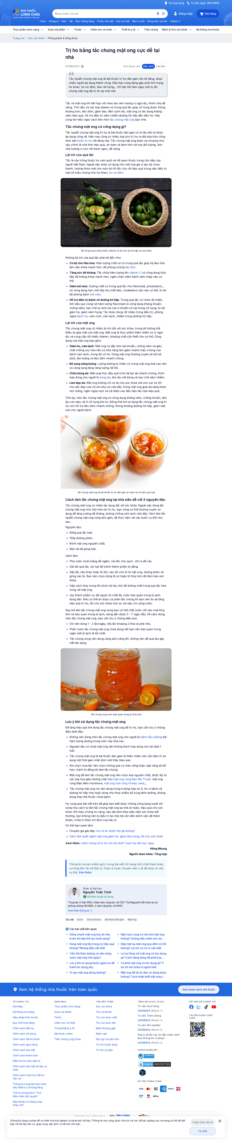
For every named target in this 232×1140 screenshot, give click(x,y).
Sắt (71, 21)
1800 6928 (213, 3)
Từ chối (202, 1131)
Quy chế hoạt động (23, 1022)
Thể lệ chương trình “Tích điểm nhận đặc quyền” (27, 1094)
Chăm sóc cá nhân (64, 1022)
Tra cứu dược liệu (106, 1022)
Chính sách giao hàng (25, 1044)
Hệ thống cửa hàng (23, 1011)
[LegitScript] (155, 1072)
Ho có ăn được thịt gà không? (115, 831)
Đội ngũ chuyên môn (107, 1039)
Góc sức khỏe (36, 38)
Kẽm (64, 21)
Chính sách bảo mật (24, 1050)
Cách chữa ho (94, 919)
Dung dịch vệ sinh (157, 21)
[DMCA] (155, 1064)
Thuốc (58, 1017)
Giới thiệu (18, 1006)
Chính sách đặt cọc (23, 1028)
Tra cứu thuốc (104, 1011)
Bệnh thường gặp (105, 1028)
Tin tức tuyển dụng (107, 1044)
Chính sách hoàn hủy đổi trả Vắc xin (28, 1077)
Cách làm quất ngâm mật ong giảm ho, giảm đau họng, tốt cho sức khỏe (116, 836)
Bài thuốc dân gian (114, 919)
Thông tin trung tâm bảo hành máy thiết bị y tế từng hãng (29, 1086)
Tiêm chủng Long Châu (67, 1039)
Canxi (43, 21)
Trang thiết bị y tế (64, 1028)
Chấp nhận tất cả (202, 1122)
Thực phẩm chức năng (67, 1006)
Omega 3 (54, 21)
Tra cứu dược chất (106, 1017)
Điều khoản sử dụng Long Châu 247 (27, 1103)
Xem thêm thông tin (79, 910)
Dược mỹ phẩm (62, 1011)
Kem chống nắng (84, 21)
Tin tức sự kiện (104, 1050)
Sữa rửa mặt (122, 21)
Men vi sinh (138, 21)
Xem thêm (85, 872)
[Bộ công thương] (146, 1056)
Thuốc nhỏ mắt (105, 21)
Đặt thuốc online (63, 1033)
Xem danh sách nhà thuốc (198, 989)
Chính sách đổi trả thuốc (26, 1039)
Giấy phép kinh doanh (25, 1017)
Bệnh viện (101, 1033)
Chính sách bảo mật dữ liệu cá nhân (30, 1068)
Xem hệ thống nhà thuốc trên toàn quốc (58, 989)
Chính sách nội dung (24, 1033)
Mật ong (132, 919)
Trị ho (80, 919)
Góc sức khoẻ (104, 1006)
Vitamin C (175, 21)
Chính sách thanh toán (25, 1055)
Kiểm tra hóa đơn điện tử (26, 1060)
